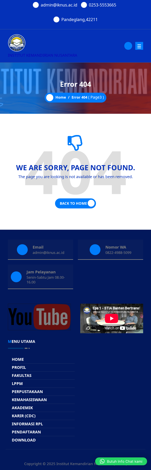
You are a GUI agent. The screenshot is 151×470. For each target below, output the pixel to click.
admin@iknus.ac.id (59, 5)
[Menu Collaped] (139, 46)
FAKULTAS (21, 375)
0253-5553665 (102, 5)
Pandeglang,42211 (79, 19)
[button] (121, 461)
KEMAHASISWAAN (29, 399)
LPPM (17, 383)
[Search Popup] (128, 46)
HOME (18, 359)
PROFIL (19, 367)
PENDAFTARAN (26, 432)
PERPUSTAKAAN (27, 391)
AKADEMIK (22, 407)
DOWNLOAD (24, 440)
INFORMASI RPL (27, 424)
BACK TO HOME (73, 203)
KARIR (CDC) (24, 415)
